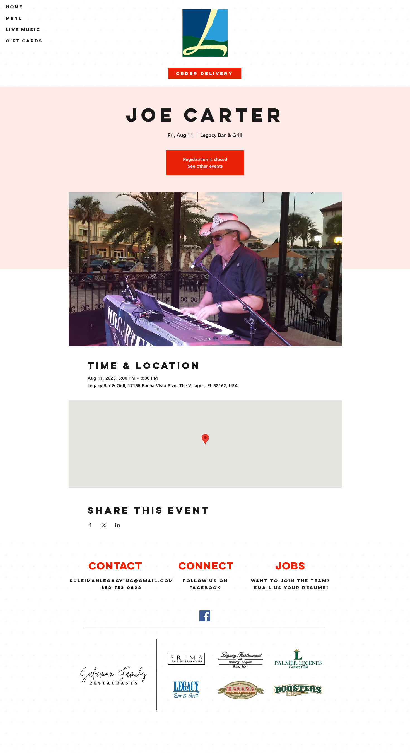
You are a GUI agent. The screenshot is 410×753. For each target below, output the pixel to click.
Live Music (23, 29)
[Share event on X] (104, 525)
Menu (14, 18)
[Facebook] (204, 615)
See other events (205, 166)
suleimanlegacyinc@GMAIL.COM (121, 580)
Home (14, 6)
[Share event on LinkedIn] (117, 525)
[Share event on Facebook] (90, 525)
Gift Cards (24, 41)
